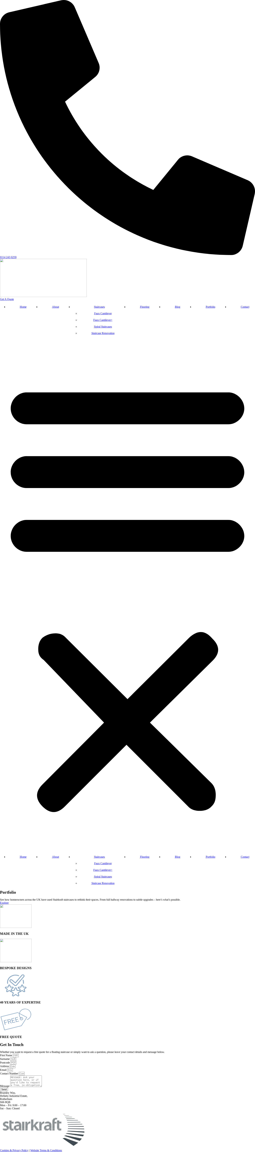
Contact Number (9, 1073)
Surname (5, 1058)
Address (5, 1066)
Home (23, 306)
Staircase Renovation (102, 333)
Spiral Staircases (103, 326)
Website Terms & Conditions (46, 1150)
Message (5, 1086)
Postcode (5, 1062)
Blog (177, 306)
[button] (127, 595)
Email (3, 1069)
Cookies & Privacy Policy (14, 1150)
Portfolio (210, 306)
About (55, 306)
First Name (6, 1055)
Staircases (99, 306)
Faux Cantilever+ (102, 320)
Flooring (144, 306)
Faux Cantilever (103, 313)
